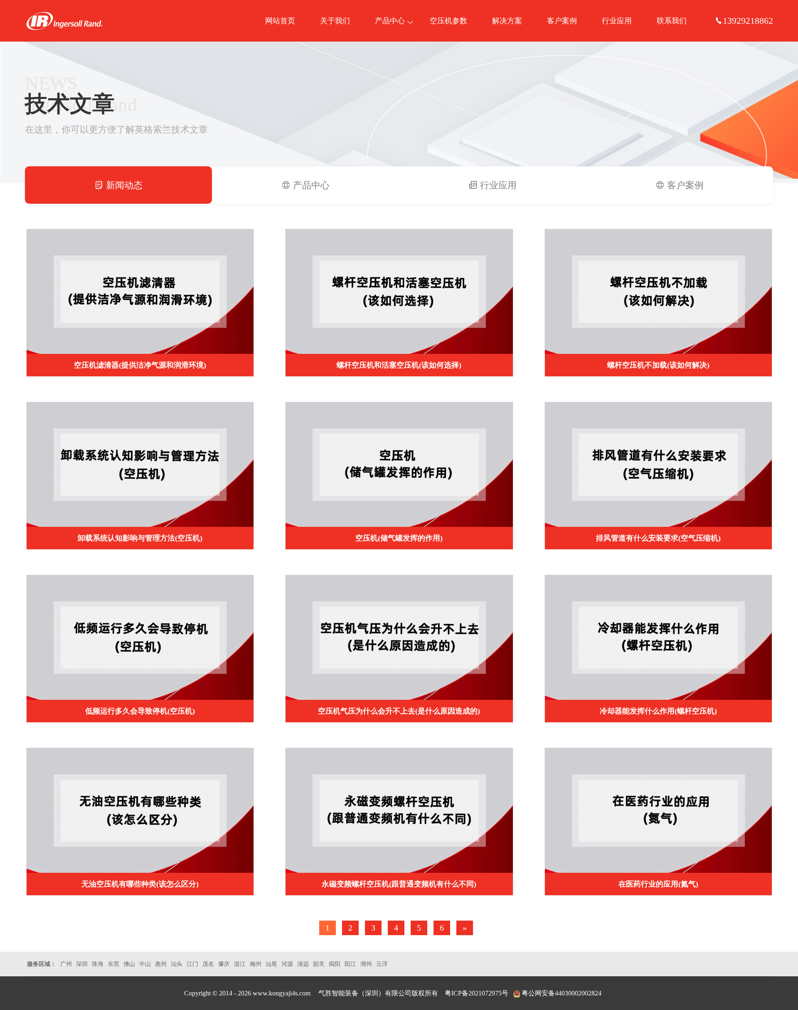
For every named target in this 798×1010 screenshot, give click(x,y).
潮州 (366, 964)
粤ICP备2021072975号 (476, 993)
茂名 (208, 964)
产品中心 (390, 21)
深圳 (82, 964)
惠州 (161, 964)
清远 (303, 964)
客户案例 (562, 21)
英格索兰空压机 (64, 20)
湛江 (240, 964)
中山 (145, 964)
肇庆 (224, 964)
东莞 (113, 964)
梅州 (255, 964)
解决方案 (507, 21)
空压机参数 (448, 21)
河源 (287, 964)
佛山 (129, 964)
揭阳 (334, 964)
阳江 (350, 964)
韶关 (319, 964)
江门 (192, 964)
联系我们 (672, 21)
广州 (66, 964)
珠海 (97, 964)
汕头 (176, 964)
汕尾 (271, 964)
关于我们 (335, 21)
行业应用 (617, 21)
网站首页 (280, 21)
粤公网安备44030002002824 (561, 993)
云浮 (382, 964)
